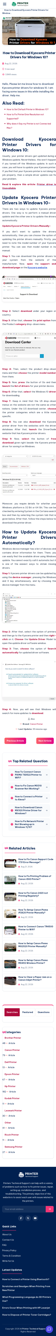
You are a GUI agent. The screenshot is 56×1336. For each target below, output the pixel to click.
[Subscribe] (50, 1209)
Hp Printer (10, 1086)
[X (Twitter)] (28, 1218)
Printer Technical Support (34, 1329)
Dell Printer (11, 1062)
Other (8, 1122)
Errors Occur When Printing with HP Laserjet (26, 1307)
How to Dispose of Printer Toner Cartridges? (26, 1314)
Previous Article (15, 740)
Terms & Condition (11, 1255)
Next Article (45, 740)
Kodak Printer (12, 1098)
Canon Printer (36, 724)
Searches (12, 1012)
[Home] (28, 1175)
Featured (27, 1012)
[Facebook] (21, 1218)
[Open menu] (4, 4)
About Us (6, 1234)
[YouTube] (35, 1218)
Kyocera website (37, 267)
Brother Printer (13, 1038)
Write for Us (8, 1261)
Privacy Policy (9, 1250)
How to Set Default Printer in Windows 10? (28, 109)
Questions (44, 1012)
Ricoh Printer (12, 1134)
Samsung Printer (13, 1147)
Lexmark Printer (13, 1110)
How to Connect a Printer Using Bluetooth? (25, 1279)
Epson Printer (12, 1074)
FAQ (4, 1245)
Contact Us (8, 1240)
